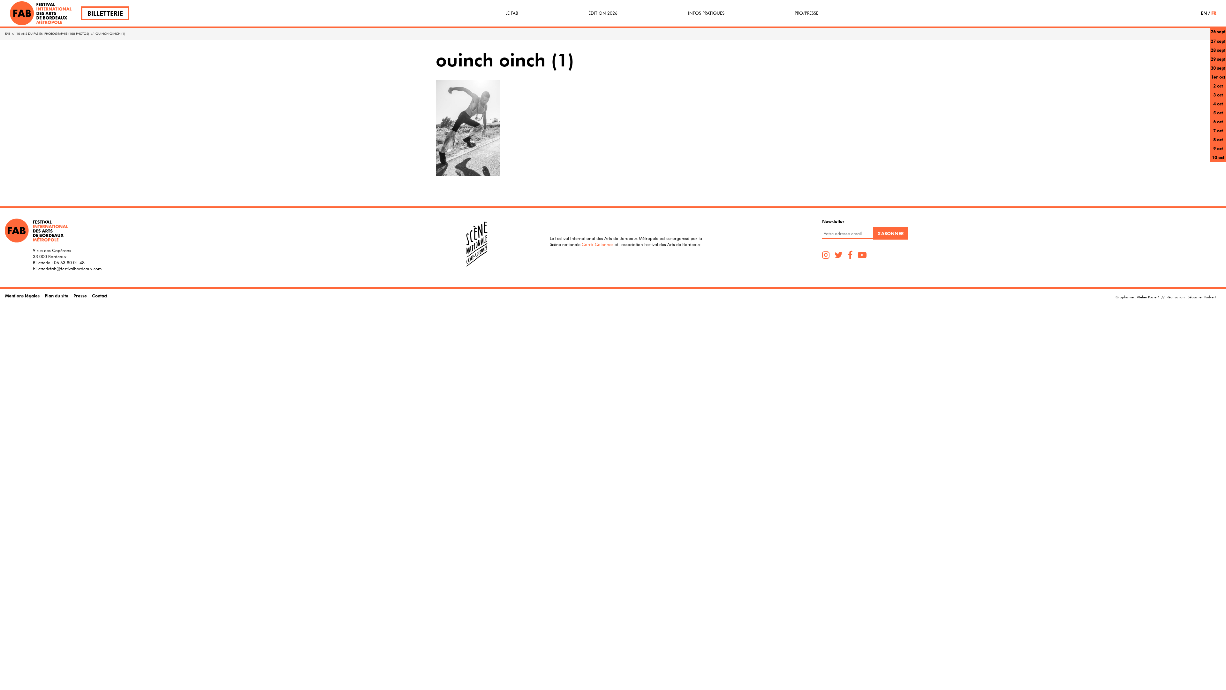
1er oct (1218, 77)
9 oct (1218, 148)
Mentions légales (22, 296)
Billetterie (105, 13)
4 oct (1218, 104)
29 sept (1218, 59)
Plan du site (56, 296)
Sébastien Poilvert (1202, 296)
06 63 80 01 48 (69, 262)
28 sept (1218, 50)
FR (1213, 13)
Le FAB (511, 13)
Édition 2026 (602, 13)
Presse (80, 296)
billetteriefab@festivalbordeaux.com (67, 269)
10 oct (1218, 157)
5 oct (1218, 113)
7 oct (1218, 130)
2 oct (1218, 86)
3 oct (1218, 95)
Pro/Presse (806, 13)
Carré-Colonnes (597, 244)
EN (1204, 13)
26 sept (1218, 31)
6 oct (1218, 122)
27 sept (1218, 41)
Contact (99, 296)
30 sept (1218, 68)
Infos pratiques (706, 13)
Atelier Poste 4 (1148, 296)
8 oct (1218, 139)
